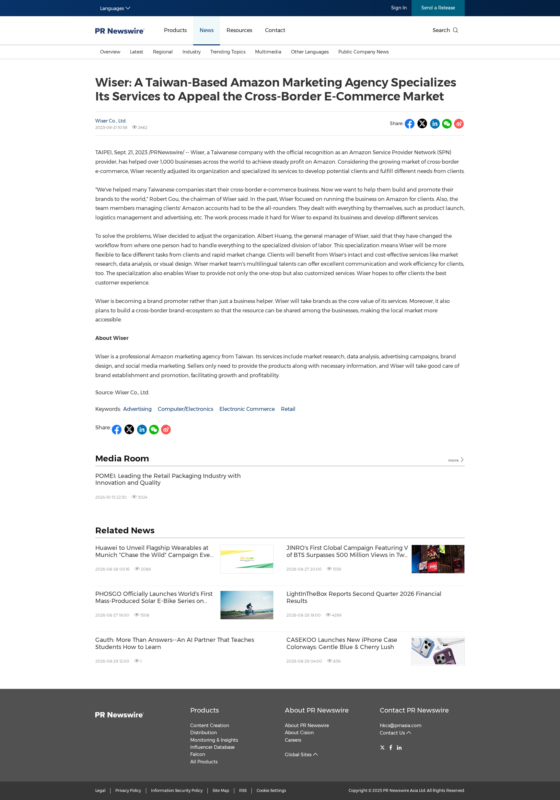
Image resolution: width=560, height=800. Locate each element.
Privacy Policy (128, 790)
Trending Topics (227, 52)
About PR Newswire (317, 710)
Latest (136, 52)
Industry (191, 52)
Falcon (197, 754)
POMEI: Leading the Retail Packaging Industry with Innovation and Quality (168, 480)
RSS (243, 790)
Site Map (221, 790)
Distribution (203, 733)
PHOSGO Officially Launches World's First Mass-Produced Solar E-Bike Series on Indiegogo (154, 598)
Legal (100, 790)
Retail (288, 409)
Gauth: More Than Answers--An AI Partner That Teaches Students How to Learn (174, 644)
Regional (163, 52)
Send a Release (438, 8)
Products (175, 30)
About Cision (299, 733)
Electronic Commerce (247, 409)
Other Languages (310, 52)
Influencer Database (212, 747)
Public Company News (363, 52)
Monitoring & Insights (214, 740)
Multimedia (268, 52)
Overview (110, 52)
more (454, 460)
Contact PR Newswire (414, 710)
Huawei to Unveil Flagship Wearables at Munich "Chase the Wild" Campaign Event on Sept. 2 (155, 552)
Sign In (399, 8)
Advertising (137, 409)
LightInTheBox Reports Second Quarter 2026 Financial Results (363, 598)
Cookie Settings (271, 790)
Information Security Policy (177, 790)
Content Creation (209, 725)
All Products (203, 762)
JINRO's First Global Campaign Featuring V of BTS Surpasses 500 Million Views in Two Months (347, 552)
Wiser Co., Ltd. (111, 121)
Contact (275, 30)
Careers (293, 740)
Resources (239, 30)
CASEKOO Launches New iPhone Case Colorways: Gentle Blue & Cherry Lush (341, 644)
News (207, 30)
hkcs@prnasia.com (401, 725)
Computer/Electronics (185, 409)
